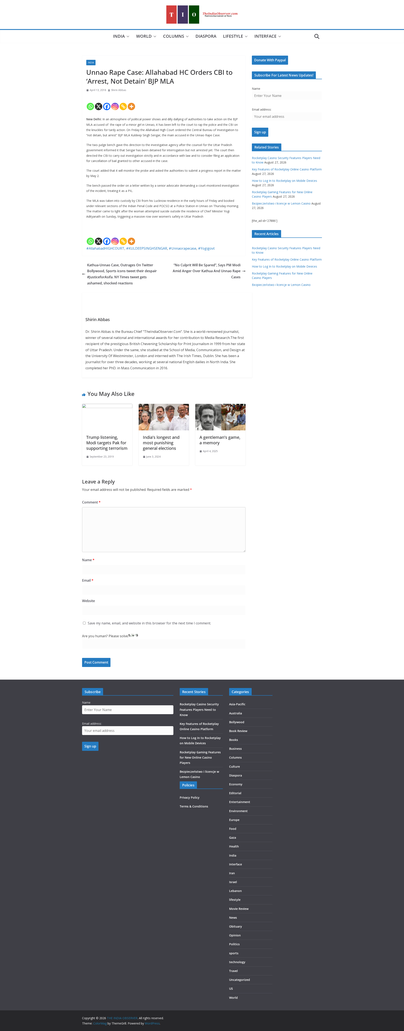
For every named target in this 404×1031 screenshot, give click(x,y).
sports (233, 953)
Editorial (235, 793)
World (144, 36)
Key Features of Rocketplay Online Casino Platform (287, 169)
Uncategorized (239, 980)
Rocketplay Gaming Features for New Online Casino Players (200, 757)
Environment (238, 811)
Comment (91, 502)
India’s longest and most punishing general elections (161, 442)
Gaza (232, 838)
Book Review (238, 731)
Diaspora (205, 36)
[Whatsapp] (90, 102)
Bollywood (236, 722)
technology (237, 962)
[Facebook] (106, 102)
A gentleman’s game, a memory (219, 440)
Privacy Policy (189, 797)
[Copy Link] (123, 102)
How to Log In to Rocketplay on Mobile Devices (284, 181)
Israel (233, 882)
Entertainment (239, 802)
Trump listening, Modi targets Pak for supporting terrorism (107, 442)
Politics (234, 944)
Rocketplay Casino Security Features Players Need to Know (199, 709)
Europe (234, 820)
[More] (131, 102)
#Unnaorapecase (182, 248)
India (119, 36)
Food (232, 829)
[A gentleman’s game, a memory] (220, 406)
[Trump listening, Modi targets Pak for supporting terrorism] (107, 406)
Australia (235, 713)
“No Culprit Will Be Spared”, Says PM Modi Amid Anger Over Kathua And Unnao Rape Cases (207, 271)
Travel (233, 971)
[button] (127, 36)
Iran (232, 873)
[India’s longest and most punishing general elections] (164, 406)
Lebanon (235, 891)
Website (88, 601)
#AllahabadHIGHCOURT (105, 248)
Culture (234, 767)
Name (88, 560)
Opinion (235, 935)
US (231, 989)
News (233, 918)
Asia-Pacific (237, 704)
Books (233, 740)
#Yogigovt (206, 248)
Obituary (235, 926)
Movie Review (239, 909)
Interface (265, 36)
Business (235, 749)
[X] (98, 102)
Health (234, 846)
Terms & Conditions (194, 806)
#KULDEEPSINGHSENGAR (146, 248)
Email (87, 580)
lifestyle (233, 36)
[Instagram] (115, 102)
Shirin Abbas (118, 90)
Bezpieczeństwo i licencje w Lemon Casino (281, 203)
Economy (235, 784)
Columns (173, 36)
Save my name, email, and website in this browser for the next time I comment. (149, 623)
